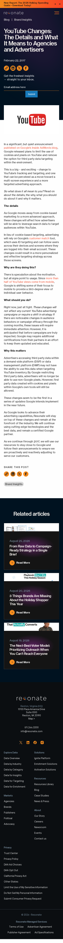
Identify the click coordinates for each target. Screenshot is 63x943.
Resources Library (44, 784)
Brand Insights (13, 484)
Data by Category (13, 769)
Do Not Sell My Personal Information (23, 893)
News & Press (41, 801)
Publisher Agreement (19, 932)
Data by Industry (12, 763)
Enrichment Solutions (45, 763)
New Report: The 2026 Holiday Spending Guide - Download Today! (26, 4)
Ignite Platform (42, 758)
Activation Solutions (45, 769)
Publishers (9, 812)
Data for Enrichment (14, 786)
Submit (31, 94)
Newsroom (40, 827)
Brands (7, 807)
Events (38, 832)
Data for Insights (13, 775)
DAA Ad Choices (13, 864)
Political (8, 818)
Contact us (40, 838)
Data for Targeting (14, 781)
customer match (39, 238)
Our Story (39, 815)
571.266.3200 (32, 727)
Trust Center (11, 853)
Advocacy (9, 824)
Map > (31, 718)
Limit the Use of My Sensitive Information (26, 887)
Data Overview (12, 758)
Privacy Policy (11, 858)
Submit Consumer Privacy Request (23, 898)
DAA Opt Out (11, 870)
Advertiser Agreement (39, 926)
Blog (36, 789)
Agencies (9, 801)
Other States (11, 881)
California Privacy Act (15, 875)
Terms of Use (16, 926)
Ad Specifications (44, 932)
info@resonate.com (31, 731)
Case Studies (41, 795)
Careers (38, 821)
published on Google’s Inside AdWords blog (31, 147)
